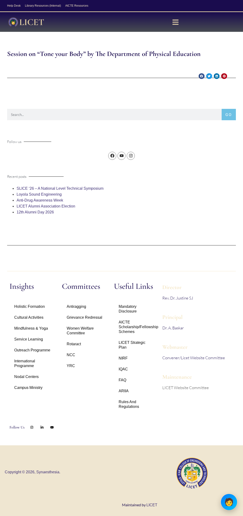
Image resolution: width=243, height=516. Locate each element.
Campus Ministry (28, 388)
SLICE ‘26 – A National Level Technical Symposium (60, 188)
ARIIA (124, 391)
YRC (71, 366)
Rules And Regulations (129, 404)
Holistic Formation (29, 306)
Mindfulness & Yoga (31, 328)
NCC (71, 355)
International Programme (24, 363)
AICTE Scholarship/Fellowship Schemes (138, 327)
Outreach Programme (32, 350)
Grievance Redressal (84, 317)
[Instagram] (131, 156)
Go (228, 114)
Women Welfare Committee (80, 330)
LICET (151, 505)
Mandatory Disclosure (128, 308)
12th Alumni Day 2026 (35, 212)
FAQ (122, 380)
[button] (202, 76)
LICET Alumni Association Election (46, 206)
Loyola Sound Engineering (39, 194)
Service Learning (28, 339)
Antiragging (76, 306)
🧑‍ (229, 502)
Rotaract (74, 344)
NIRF (123, 358)
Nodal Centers (26, 377)
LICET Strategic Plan (132, 345)
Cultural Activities (28, 317)
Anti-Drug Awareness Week (40, 200)
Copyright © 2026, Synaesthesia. (32, 472)
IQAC (123, 369)
